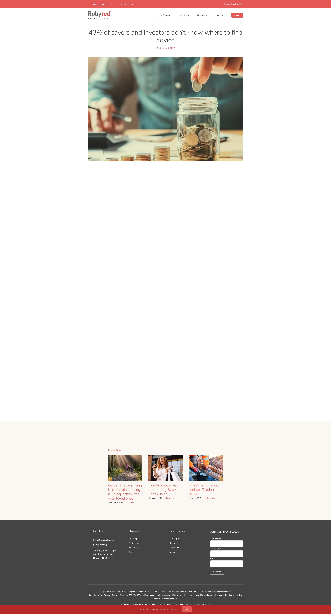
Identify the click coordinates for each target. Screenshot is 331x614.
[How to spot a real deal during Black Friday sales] (165, 471)
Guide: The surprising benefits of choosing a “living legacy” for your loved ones (125, 495)
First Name (215, 542)
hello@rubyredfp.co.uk (102, 4)
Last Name (215, 552)
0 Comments (130, 506)
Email (213, 562)
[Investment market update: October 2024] (206, 471)
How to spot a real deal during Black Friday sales (163, 493)
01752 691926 (128, 4)
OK (186, 609)
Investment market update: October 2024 (204, 493)
